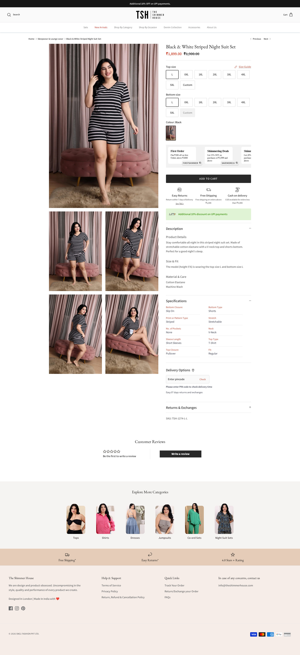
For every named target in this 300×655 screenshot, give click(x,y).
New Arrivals (101, 27)
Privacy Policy (110, 591)
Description (174, 228)
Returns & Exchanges (181, 407)
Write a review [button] (181, 454)
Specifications (176, 301)
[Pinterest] (23, 608)
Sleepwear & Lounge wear (50, 38)
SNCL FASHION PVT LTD (27, 633)
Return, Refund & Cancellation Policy (123, 597)
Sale (86, 27)
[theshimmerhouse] (150, 15)
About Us (211, 27)
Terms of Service (111, 585)
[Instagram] (17, 608)
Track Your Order (174, 585)
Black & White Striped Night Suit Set (83, 38)
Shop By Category (123, 27)
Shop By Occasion (148, 27)
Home (31, 38)
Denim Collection (173, 27)
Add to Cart (208, 179)
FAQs (167, 597)
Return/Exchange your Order (181, 591)
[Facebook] (11, 608)
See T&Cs (180, 203)
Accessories (194, 27)
